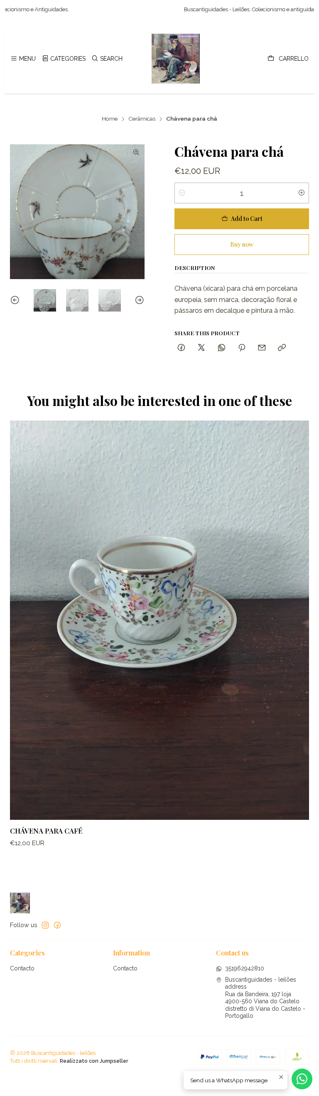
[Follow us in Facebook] (57, 925)
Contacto (22, 968)
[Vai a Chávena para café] (159, 620)
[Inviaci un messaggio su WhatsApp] (302, 1079)
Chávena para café (46, 830)
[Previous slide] (16, 300)
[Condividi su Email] (262, 348)
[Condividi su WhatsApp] (221, 348)
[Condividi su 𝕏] (201, 348)
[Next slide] (138, 300)
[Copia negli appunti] (282, 348)
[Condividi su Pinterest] (242, 348)
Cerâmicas (141, 119)
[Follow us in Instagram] (45, 925)
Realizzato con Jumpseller (94, 1061)
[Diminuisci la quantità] (182, 193)
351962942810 (244, 968)
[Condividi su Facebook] (181, 348)
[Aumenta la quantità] (301, 193)
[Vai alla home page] (176, 59)
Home (110, 119)
